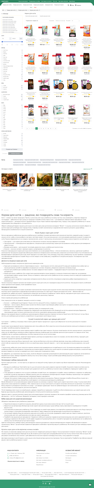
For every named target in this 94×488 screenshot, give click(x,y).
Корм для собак (12, 472)
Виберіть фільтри (15, 153)
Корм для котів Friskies (8, 32)
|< (27, 128)
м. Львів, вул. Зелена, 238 (17, 453)
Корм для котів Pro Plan (8, 24)
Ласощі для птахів (38, 474)
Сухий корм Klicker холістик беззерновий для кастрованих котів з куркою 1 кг (86, 68)
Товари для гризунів (38, 4)
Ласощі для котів (14, 474)
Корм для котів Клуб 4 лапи (9, 21)
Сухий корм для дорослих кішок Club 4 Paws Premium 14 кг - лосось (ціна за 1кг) (31, 68)
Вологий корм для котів (31, 16)
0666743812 (5, 1)
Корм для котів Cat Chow (44, 164)
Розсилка (68, 460)
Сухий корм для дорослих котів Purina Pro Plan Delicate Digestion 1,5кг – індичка (72, 40)
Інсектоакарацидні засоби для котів (74, 472)
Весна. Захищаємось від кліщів (62, 190)
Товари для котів (17, 4)
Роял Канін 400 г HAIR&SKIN (31, 118)
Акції (35, 7)
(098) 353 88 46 (14, 455)
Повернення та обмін (34, 1)
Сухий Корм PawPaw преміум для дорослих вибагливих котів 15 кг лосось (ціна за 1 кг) (72, 68)
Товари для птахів (27, 4)
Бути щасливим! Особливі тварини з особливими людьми (80, 190)
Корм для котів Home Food (9, 29)
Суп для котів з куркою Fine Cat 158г (72, 93)
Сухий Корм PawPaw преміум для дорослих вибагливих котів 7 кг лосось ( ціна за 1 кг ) (58, 68)
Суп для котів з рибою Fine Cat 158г (59, 93)
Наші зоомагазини (23, 1)
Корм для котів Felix (18, 164)
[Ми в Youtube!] (50, 484)
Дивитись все (87, 169)
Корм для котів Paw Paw (9, 25)
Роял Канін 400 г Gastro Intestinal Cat (44, 118)
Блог (31, 7)
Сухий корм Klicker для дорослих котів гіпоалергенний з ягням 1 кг (31, 94)
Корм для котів (58, 472)
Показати (68, 20)
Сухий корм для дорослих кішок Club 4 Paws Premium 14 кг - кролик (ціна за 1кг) (44, 68)
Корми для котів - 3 (35, 10)
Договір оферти (41, 462)
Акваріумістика (49, 4)
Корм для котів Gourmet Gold (10, 30)
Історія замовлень (71, 455)
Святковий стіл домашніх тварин (9, 190)
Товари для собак (7, 4)
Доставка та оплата (46, 1)
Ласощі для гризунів (76, 474)
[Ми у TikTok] (51, 484)
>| (55, 128)
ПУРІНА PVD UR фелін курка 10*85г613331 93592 (73, 118)
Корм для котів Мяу (7, 19)
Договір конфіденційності (44, 460)
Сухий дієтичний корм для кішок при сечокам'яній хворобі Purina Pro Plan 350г (45, 94)
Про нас (55, 1)
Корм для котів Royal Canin (9, 22)
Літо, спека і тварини (44, 189)
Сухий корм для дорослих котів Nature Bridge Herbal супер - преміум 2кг (59, 40)
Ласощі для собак (46, 472)
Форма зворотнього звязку (16, 461)
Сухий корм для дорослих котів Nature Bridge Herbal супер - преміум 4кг (31, 40)
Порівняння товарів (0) (32, 20)
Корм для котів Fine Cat (78, 162)
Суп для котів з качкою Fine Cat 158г (86, 93)
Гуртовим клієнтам (63, 1)
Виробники (72, 1)
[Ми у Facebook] (43, 484)
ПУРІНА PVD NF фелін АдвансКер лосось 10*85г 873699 (87, 118)
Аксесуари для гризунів (47, 476)
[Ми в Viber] (47, 484)
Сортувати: (51, 20)
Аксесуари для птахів (51, 474)
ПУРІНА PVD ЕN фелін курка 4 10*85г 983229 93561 (59, 118)
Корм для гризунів (64, 474)
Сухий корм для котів (45, 16)
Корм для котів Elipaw (30, 164)
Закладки (68, 458)
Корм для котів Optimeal (9, 27)
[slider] (2, 42)
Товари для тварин (59, 4)
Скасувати (4, 153)
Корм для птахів (26, 474)
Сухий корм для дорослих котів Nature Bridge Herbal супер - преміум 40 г (45, 40)
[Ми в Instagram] (46, 484)
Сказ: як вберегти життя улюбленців (27, 190)
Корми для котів (22, 10)
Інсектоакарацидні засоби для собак (29, 472)
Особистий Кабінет (71, 453)
